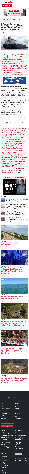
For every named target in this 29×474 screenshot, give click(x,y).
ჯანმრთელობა (5, 416)
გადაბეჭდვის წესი (23, 117)
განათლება (4, 413)
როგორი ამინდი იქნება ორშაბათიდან (10, 244)
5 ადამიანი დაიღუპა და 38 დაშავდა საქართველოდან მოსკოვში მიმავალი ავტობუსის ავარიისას (13, 270)
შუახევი (17, 413)
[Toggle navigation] (25, 2)
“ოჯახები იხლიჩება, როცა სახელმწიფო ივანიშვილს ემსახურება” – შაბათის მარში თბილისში (12, 351)
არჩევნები (4, 439)
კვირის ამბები (5, 408)
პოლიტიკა (4, 460)
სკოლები (4, 467)
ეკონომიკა (4, 465)
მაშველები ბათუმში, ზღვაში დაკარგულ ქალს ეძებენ (12, 297)
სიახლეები (9, 19)
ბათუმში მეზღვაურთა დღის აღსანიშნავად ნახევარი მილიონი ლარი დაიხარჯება (16, 219)
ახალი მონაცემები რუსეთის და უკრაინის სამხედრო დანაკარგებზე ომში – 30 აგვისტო (14, 323)
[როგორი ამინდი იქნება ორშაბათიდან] (14, 232)
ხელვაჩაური (19, 411)
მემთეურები (19, 449)
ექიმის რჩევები (5, 447)
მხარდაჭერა (7, 5)
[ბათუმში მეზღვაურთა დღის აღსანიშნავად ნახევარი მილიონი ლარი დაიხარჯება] (3, 219)
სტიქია (3, 444)
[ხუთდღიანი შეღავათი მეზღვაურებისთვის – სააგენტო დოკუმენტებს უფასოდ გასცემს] (3, 212)
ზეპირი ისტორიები (21, 433)
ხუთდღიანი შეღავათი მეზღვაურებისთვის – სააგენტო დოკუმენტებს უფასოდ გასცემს (15, 212)
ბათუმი (17, 406)
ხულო (17, 408)
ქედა (16, 416)
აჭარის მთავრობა (6, 433)
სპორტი (3, 463)
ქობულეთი (18, 418)
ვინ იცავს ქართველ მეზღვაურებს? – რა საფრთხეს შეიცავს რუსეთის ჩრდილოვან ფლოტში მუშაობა (16, 206)
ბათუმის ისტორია (20, 446)
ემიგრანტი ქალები (21, 435)
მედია (3, 470)
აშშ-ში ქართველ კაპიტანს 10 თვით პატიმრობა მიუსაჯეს (17, 200)
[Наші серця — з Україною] (7, 2)
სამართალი (4, 411)
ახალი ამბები (5, 406)
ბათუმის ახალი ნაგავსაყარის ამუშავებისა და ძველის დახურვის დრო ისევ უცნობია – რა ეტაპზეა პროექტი (14, 379)
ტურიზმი (3, 472)
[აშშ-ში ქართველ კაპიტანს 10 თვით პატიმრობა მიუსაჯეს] (3, 200)
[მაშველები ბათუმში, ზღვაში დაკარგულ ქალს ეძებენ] (14, 286)
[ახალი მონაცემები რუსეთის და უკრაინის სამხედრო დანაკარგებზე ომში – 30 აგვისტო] (14, 311)
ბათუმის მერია (5, 442)
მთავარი (3, 19)
